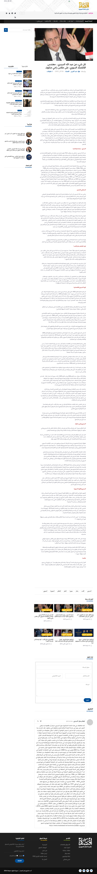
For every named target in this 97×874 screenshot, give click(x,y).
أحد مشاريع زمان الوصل (26, 871)
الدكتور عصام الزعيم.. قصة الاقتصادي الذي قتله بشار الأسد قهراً (64, 640)
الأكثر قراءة (11, 66)
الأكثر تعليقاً (25, 66)
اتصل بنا (44, 859)
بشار (77, 591)
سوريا (71, 591)
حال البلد (19, 110)
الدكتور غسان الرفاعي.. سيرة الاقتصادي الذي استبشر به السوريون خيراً (84, 641)
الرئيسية (44, 844)
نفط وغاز (55, 21)
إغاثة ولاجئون (48, 21)
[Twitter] (15, 13)
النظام (59, 591)
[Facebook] (12, 13)
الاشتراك (20, 861)
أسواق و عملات (18, 90)
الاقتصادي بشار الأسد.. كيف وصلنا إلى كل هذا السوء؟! (43, 640)
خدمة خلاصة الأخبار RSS (40, 856)
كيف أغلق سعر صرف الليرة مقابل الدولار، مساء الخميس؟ (14, 93)
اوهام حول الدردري (79, 721)
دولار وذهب (19, 71)
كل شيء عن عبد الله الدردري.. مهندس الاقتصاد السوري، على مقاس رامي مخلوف (43, 616)
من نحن (44, 850)
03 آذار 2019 (59, 71)
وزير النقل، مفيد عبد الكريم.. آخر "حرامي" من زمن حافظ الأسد (85, 616)
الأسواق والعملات (80, 21)
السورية (52, 591)
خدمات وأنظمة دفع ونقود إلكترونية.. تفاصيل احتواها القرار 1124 (14, 103)
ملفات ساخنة (63, 21)
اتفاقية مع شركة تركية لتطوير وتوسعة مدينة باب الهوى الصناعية (71, 13)
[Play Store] (6, 13)
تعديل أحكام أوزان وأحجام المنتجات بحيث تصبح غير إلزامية (14, 113)
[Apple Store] (9, 13)
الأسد (82, 591)
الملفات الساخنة (18, 100)
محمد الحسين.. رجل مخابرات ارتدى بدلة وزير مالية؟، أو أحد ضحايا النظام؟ (63, 616)
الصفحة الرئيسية (88, 21)
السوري (45, 591)
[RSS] (15, 18)
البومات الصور (43, 847)
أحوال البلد (70, 21)
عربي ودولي (40, 21)
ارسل (87, 700)
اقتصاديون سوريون (87, 610)
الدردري (89, 591)
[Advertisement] (63, 80)
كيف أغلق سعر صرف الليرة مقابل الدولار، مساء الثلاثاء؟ (14, 84)
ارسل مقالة (44, 853)
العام (65, 591)
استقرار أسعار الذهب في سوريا (15, 74)
